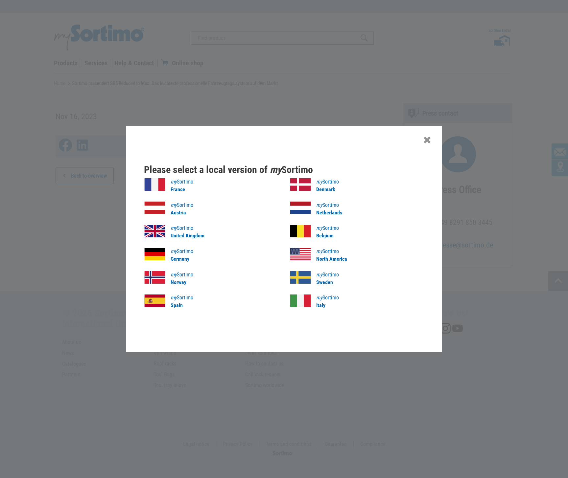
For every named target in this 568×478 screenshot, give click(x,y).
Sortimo (182, 185)
